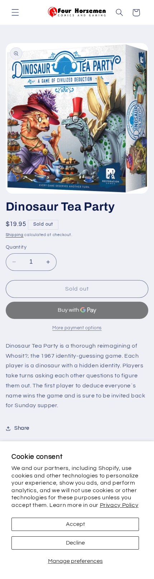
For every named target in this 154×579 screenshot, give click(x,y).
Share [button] (21, 428)
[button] (15, 12)
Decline (75, 543)
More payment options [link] (77, 328)
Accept (75, 524)
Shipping (15, 235)
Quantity (16, 247)
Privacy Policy (119, 505)
